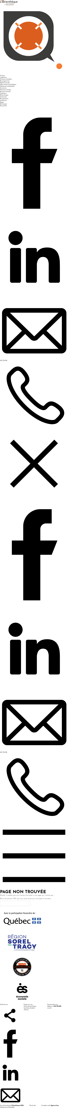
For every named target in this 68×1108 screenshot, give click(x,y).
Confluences (3, 100)
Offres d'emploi (4, 95)
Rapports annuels (4, 83)
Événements (3, 97)
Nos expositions (4, 98)
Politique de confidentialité (7, 86)
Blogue (2, 102)
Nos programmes (4, 81)
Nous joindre (3, 106)
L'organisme (3, 77)
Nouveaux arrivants (5, 91)
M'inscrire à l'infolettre (6, 79)
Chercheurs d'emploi (5, 90)
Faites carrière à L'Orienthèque (8, 84)
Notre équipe (3, 104)
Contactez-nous (15, 903)
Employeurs (3, 93)
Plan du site (32, 1105)
